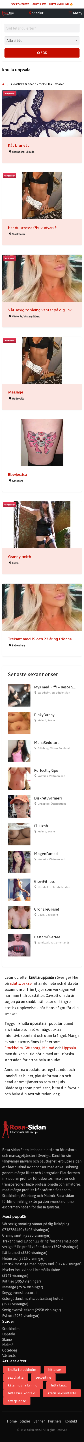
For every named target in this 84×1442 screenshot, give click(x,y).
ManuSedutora (47, 742)
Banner (39, 1421)
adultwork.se (21, 983)
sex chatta (16, 1377)
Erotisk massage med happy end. (28, 1264)
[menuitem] (20, 4)
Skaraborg (18, 151)
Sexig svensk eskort (18, 1310)
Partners (55, 1421)
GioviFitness (44, 881)
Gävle (41, 914)
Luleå (15, 563)
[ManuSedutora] (19, 750)
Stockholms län (61, 692)
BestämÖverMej (47, 937)
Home (12, 1421)
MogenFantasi (46, 853)
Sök (43, 53)
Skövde (30, 151)
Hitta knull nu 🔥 (61, 4)
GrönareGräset (46, 909)
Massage (15, 392)
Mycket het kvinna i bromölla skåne (31, 1270)
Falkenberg (18, 645)
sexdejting (43, 1377)
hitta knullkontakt (22, 1393)
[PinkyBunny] (19, 723)
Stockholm (18, 234)
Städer (25, 1421)
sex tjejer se (17, 1401)
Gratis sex (39, 4)
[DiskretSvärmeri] (19, 806)
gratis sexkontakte (62, 1393)
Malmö (42, 720)
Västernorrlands (59, 942)
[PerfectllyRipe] (19, 778)
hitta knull (59, 1385)
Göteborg (17, 480)
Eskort (7, 1316)
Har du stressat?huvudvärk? (32, 228)
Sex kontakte (20, 4)
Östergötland (59, 803)
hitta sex (54, 1369)
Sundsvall (43, 942)
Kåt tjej (8, 1281)
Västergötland (32, 316)
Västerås (17, 316)
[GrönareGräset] (19, 917)
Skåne (51, 720)
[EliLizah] (19, 834)
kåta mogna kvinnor (23, 1385)
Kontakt (71, 1421)
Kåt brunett (18, 145)
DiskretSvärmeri (48, 798)
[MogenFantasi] (19, 862)
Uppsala (69, 1048)
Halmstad (10, 1258)
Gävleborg (52, 914)
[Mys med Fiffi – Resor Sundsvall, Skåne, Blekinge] (19, 695)
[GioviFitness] (19, 889)
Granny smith (19, 557)
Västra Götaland (60, 748)
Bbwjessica (17, 474)
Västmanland (57, 776)
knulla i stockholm (22, 1369)
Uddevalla (18, 398)
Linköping (44, 803)
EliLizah (41, 826)
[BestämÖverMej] (19, 945)
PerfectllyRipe (46, 770)
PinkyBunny (44, 715)
